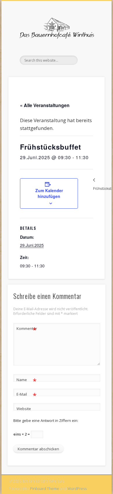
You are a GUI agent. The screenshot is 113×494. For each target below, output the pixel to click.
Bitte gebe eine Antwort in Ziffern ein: (45, 420)
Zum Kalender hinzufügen (49, 193)
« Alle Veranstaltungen (45, 105)
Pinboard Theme (44, 488)
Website (24, 408)
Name (27, 380)
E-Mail (27, 395)
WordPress (77, 488)
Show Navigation (90, 51)
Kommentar (27, 329)
